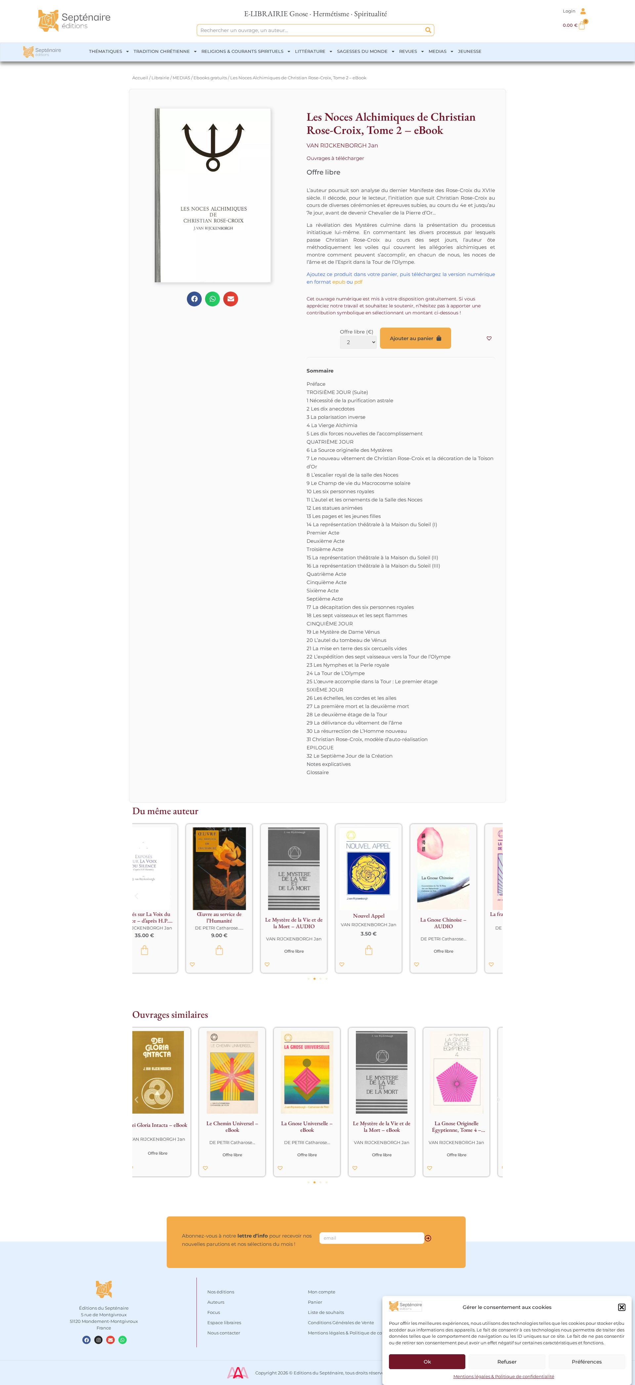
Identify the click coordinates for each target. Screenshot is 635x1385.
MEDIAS (437, 51)
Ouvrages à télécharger (335, 158)
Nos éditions (220, 1291)
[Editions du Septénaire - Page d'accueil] (74, 21)
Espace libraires (224, 1322)
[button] (621, 1307)
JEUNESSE (470, 51)
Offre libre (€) (356, 332)
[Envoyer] (428, 1238)
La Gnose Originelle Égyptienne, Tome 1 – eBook (392, 1126)
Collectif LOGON (467, 1142)
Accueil (140, 77)
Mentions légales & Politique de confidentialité (503, 1376)
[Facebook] (86, 1340)
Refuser (507, 1362)
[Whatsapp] (122, 1340)
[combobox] (310, 30)
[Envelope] (110, 1340)
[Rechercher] (428, 30)
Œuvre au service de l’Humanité (168, 917)
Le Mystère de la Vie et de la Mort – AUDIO (243, 923)
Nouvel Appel (317, 915)
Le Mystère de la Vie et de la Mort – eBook (243, 1126)
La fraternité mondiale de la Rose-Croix (467, 917)
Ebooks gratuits (210, 77)
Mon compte (321, 1291)
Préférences (587, 1362)
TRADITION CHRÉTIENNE (162, 51)
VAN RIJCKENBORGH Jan (342, 145)
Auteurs (215, 1302)
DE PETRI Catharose (165, 927)
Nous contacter (223, 1332)
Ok (427, 1362)
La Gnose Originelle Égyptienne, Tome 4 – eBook (317, 1126)
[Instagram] (98, 1340)
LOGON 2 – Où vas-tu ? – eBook (467, 1126)
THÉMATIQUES (105, 51)
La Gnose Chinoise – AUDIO (392, 923)
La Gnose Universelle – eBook (168, 1126)
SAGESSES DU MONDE (362, 51)
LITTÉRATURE (310, 51)
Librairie (160, 77)
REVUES (408, 51)
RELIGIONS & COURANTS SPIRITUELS (242, 51)
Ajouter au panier (411, 338)
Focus (213, 1312)
